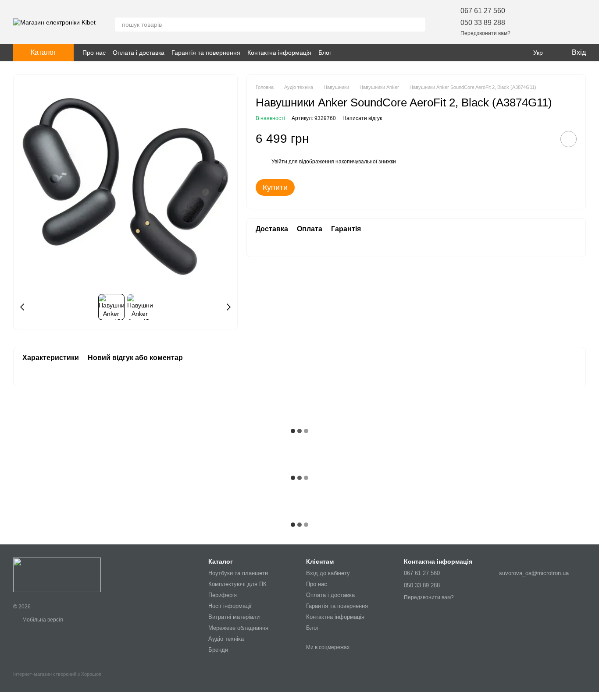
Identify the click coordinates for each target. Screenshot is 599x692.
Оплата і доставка (138, 52)
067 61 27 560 (482, 10)
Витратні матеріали (234, 617)
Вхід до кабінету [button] (328, 573)
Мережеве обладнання (238, 628)
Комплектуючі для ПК (237, 584)
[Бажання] (533, 22)
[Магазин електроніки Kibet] (57, 575)
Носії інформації (230, 606)
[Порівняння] (556, 22)
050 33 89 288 (482, 22)
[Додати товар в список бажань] (568, 139)
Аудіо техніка (226, 639)
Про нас (94, 52)
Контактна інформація (279, 52)
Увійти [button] (279, 162)
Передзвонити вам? (485, 33)
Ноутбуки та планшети (238, 573)
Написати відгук (362, 118)
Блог (325, 52)
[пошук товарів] (418, 25)
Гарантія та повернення (205, 52)
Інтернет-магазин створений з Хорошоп (57, 674)
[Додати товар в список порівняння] (544, 139)
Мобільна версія (42, 620)
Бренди (218, 649)
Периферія (222, 595)
